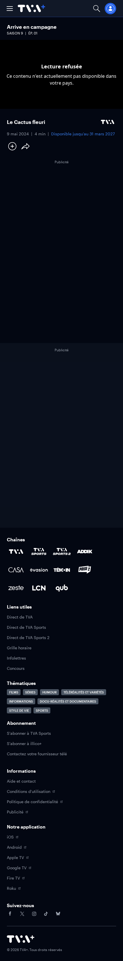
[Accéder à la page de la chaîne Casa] (16, 570)
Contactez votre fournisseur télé (37, 753)
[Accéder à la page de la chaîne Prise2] (85, 570)
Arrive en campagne (32, 27)
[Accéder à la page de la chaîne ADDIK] (85, 551)
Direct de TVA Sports (26, 627)
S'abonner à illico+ (24, 743)
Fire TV (13, 878)
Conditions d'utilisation (28, 791)
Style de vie (19, 710)
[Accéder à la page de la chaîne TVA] (16, 551)
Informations (21, 701)
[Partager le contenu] (25, 146)
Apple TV (15, 857)
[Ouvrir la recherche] (97, 8)
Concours (16, 668)
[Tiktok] (46, 914)
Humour (49, 692)
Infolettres (16, 658)
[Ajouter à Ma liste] (12, 146)
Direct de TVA (20, 617)
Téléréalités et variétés (84, 692)
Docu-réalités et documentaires (68, 701)
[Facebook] (10, 914)
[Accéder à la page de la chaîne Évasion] (39, 570)
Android (14, 847)
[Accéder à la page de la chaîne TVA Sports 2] (62, 551)
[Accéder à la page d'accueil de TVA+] (20, 939)
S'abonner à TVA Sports (29, 733)
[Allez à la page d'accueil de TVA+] (31, 8)
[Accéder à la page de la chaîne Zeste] (16, 588)
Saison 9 (15, 33)
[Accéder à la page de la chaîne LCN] (39, 588)
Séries (30, 692)
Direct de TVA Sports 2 (28, 637)
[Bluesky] (58, 914)
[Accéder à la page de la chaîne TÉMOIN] (62, 570)
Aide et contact (21, 781)
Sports (42, 710)
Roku (11, 888)
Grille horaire (19, 647)
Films (13, 692)
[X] (22, 914)
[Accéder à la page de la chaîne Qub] (62, 588)
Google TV (17, 867)
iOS (10, 837)
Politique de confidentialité (32, 801)
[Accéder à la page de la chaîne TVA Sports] (39, 551)
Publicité (15, 811)
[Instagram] (34, 914)
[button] (10, 8)
